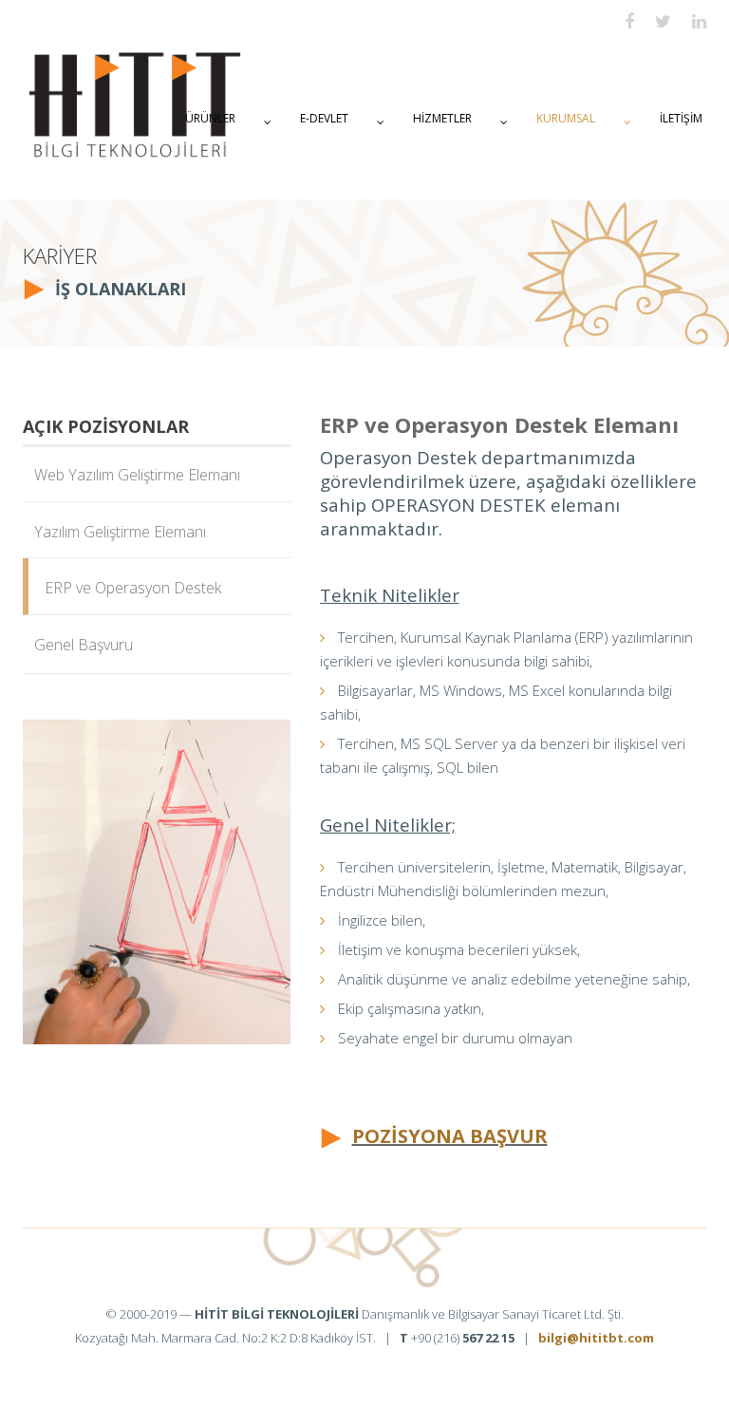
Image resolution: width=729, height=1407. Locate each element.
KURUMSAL (565, 118)
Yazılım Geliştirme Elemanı (114, 531)
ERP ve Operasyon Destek (127, 587)
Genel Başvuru (78, 644)
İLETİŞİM (681, 118)
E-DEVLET (324, 118)
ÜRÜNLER (210, 118)
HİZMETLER (442, 118)
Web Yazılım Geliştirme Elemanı (131, 474)
